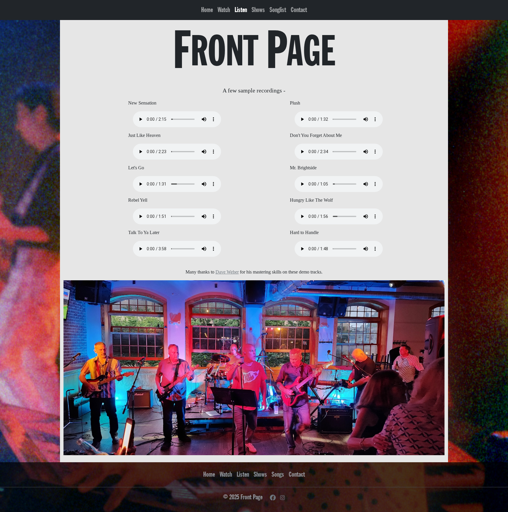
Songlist (278, 10)
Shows (258, 10)
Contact (299, 10)
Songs (278, 474)
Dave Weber (227, 271)
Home (207, 10)
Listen (241, 10)
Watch (224, 10)
